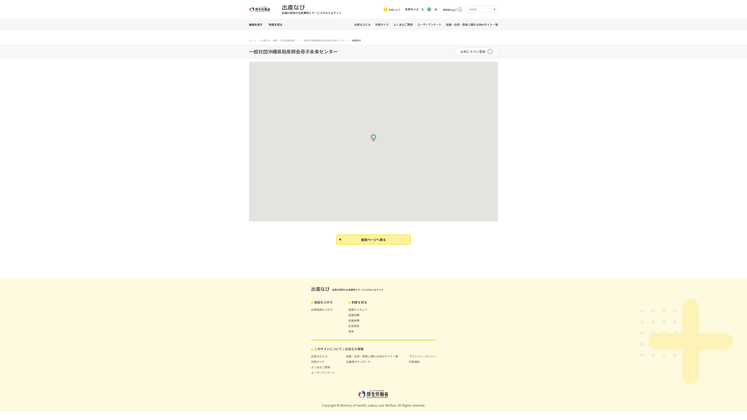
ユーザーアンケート (429, 24)
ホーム (252, 40)
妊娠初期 (353, 315)
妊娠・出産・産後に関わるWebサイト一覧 (472, 24)
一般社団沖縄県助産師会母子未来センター (324, 40)
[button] (373, 138)
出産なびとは (362, 24)
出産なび (293, 7)
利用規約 (414, 362)
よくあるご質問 (403, 24)
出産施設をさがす (322, 310)
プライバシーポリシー (422, 356)
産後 (351, 331)
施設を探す (256, 24)
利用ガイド (382, 24)
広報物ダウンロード (358, 362)
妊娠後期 (353, 320)
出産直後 (353, 326)
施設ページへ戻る (373, 239)
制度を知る (275, 24)
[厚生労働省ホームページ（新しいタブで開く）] (261, 9)
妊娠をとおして (357, 310)
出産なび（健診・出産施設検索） (278, 40)
